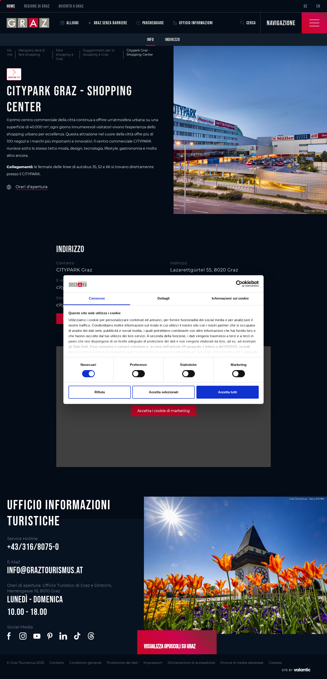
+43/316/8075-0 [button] (33, 547)
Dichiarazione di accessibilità (191, 663)
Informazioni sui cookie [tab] (230, 298)
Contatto (56, 663)
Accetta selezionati (163, 392)
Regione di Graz (37, 6)
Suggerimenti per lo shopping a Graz (99, 52)
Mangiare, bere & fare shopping (31, 52)
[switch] (138, 373)
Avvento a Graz (71, 6)
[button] (9, 636)
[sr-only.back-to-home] (31, 22)
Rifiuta (100, 392)
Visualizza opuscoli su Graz (170, 646)
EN (318, 6)
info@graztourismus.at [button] (45, 570)
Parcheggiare (153, 22)
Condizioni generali (85, 663)
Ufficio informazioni (196, 22)
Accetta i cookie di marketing (163, 411)
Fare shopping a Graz (64, 54)
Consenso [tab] (97, 298)
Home (11, 6)
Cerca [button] (251, 22)
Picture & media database (241, 663)
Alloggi (73, 22)
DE (305, 6)
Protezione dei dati (122, 663)
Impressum (152, 663)
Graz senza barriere (110, 22)
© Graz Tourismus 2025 (25, 663)
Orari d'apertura (32, 186)
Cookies (275, 663)
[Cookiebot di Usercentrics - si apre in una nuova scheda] (239, 283)
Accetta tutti (227, 392)
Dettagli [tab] (163, 298)
